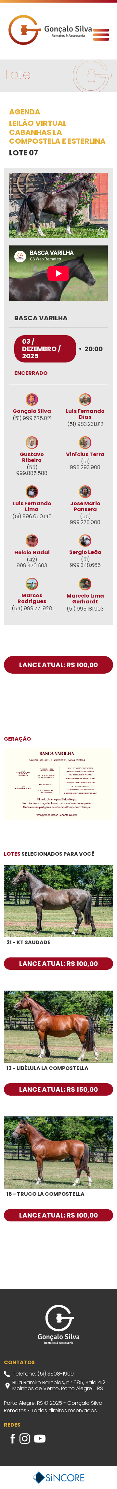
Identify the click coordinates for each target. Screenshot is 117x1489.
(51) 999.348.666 (85, 562)
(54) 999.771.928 (32, 609)
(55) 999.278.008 (85, 519)
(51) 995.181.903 (85, 609)
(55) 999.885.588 (31, 470)
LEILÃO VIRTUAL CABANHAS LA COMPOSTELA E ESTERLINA (57, 132)
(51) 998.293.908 (85, 464)
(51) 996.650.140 (32, 517)
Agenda (24, 112)
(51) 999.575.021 (32, 418)
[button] (101, 35)
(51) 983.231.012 (85, 424)
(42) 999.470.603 (32, 563)
